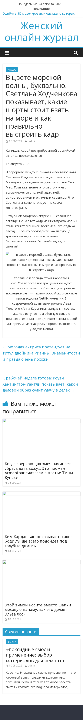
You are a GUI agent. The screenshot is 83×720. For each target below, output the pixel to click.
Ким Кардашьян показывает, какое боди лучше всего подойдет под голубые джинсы (39, 541)
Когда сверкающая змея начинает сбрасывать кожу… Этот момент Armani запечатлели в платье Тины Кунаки (39, 470)
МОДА (12, 69)
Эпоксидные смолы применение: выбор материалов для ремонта (35, 655)
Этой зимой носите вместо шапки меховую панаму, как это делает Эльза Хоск (38, 609)
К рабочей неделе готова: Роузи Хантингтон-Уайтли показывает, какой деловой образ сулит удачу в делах (40, 384)
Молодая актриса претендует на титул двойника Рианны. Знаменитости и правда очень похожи (41, 353)
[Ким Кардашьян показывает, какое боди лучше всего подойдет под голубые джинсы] (42, 494)
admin (32, 141)
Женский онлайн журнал (41, 31)
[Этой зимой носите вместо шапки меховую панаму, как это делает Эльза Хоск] (42, 562)
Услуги (12, 641)
